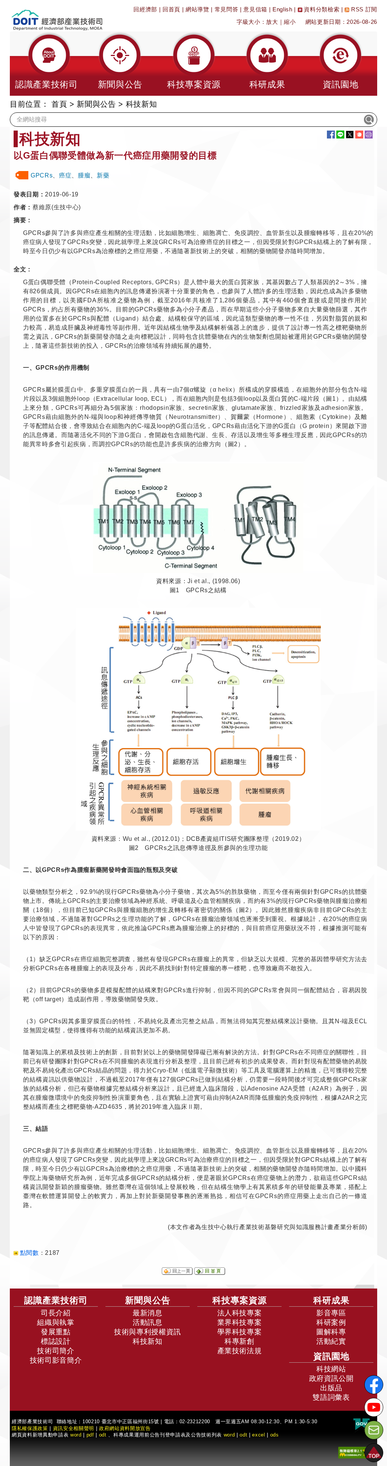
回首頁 (171, 9)
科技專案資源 (239, 1300)
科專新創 (239, 1341)
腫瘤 (84, 175)
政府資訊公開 (331, 1378)
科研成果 (331, 1300)
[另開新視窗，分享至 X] (349, 135)
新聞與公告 (96, 104)
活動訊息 (148, 1322)
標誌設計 (56, 1341)
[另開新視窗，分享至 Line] (340, 135)
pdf (90, 1435)
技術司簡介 (55, 1351)
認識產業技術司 (56, 1300)
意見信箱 (255, 9)
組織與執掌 (55, 1322)
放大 (272, 22)
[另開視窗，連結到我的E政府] (361, 1424)
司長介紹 (56, 1313)
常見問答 (226, 9)
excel (258, 1435)
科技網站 (331, 1369)
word (229, 1435)
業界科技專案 (239, 1322)
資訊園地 (331, 1356)
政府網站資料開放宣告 (125, 1428)
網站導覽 (197, 9)
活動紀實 (331, 1341)
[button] (46, 63)
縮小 (290, 22)
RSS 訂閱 (363, 9)
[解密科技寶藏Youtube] (373, 1407)
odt (103, 1435)
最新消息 (148, 1313)
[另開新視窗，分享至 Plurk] (359, 135)
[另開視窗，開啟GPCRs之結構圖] (198, 517)
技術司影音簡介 (56, 1360)
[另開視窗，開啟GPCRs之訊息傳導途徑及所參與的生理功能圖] (198, 719)
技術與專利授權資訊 (147, 1332)
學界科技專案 (239, 1332)
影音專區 (331, 1313)
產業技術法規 (239, 1351)
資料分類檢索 (321, 9)
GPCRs (42, 175)
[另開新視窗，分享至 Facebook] (331, 135)
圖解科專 (331, 1332)
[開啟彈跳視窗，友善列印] (368, 135)
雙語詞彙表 (331, 1397)
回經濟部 (145, 9)
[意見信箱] (373, 1430)
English (282, 9)
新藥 (103, 175)
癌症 (65, 175)
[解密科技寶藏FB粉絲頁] (373, 1384)
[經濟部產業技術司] (57, 15)
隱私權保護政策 (30, 1428)
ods (274, 1435)
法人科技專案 (239, 1313)
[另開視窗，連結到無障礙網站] (355, 1452)
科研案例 (331, 1322)
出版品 (331, 1388)
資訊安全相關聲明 (73, 1428)
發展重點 (56, 1332)
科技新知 (148, 1341)
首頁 (59, 104)
